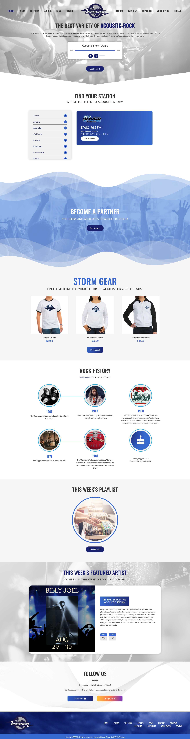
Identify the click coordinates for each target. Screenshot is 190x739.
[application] (95, 50)
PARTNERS (138, 726)
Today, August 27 (85, 377)
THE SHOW (128, 723)
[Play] (91, 56)
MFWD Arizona (119, 737)
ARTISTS (140, 723)
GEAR (151, 723)
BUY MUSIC (152, 726)
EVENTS (116, 723)
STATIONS (173, 723)
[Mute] (96, 56)
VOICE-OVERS (166, 726)
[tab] (50, 115)
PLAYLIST (161, 723)
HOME (106, 723)
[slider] (102, 56)
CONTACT (179, 726)
